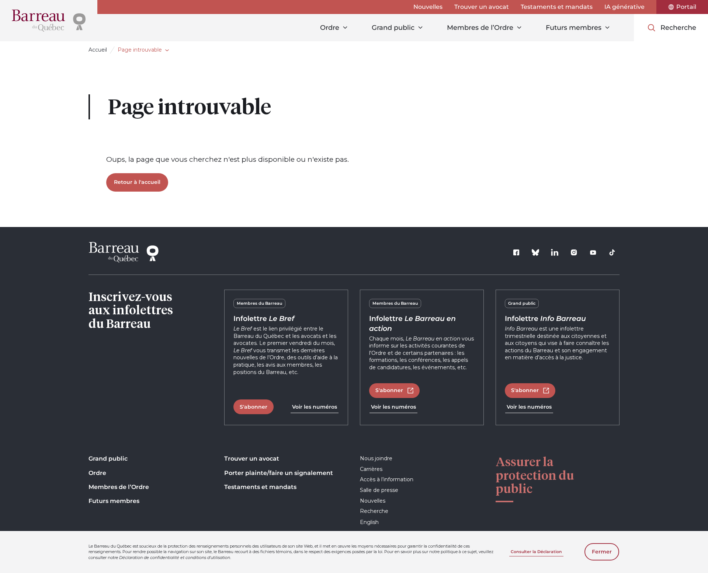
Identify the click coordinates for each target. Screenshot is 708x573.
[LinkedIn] (554, 252)
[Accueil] (49, 21)
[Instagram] (573, 252)
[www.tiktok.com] (612, 252)
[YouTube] (593, 252)
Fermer (602, 551)
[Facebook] (516, 252)
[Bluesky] (535, 252)
